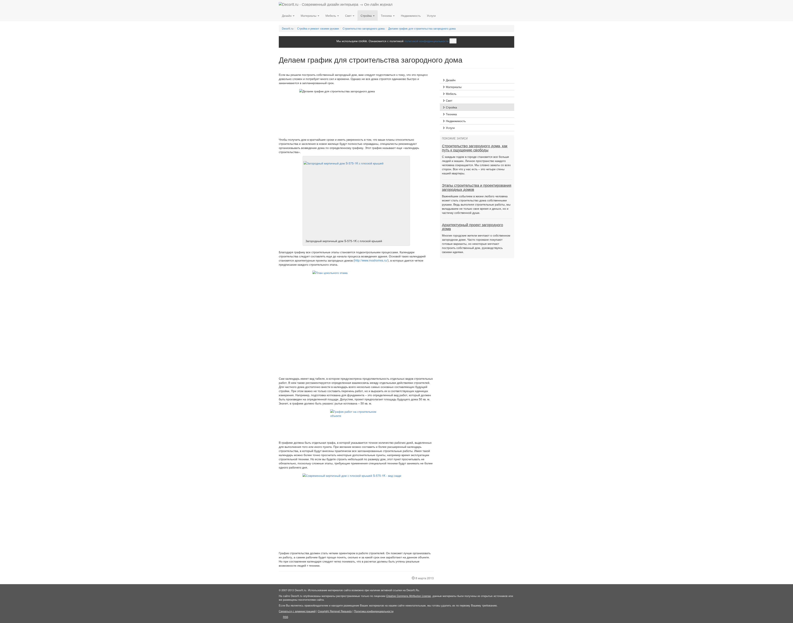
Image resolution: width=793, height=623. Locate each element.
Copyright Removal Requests (335, 611)
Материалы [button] (309, 15)
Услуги (431, 15)
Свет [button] (348, 15)
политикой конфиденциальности (426, 41)
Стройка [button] (367, 15)
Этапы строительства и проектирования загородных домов (476, 187)
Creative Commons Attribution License (408, 596)
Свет (448, 100)
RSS (285, 617)
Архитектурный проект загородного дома (472, 227)
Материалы (453, 87)
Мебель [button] (331, 15)
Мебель (450, 94)
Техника (451, 114)
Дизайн (450, 80)
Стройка (451, 107)
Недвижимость (411, 15)
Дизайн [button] (287, 15)
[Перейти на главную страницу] (336, 5)
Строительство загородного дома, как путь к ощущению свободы (474, 148)
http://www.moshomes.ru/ (371, 260)
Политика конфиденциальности (373, 611)
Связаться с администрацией (297, 611)
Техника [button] (387, 15)
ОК (453, 41)
